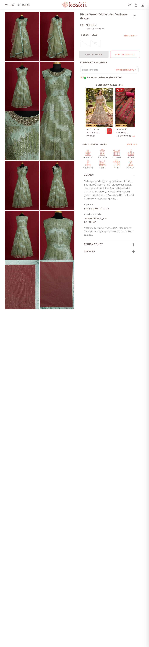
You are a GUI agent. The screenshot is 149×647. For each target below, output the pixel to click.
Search (26, 5)
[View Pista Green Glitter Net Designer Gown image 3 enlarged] (22, 86)
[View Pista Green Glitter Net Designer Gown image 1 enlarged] (22, 36)
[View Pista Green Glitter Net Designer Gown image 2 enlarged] (57, 36)
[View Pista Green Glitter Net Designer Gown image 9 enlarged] (22, 235)
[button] (109, 131)
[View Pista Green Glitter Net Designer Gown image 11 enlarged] (22, 284)
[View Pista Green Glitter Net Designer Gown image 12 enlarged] (57, 284)
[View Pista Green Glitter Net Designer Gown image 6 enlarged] (57, 135)
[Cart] (136, 5)
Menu (11, 5)
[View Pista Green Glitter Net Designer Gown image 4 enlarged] (57, 86)
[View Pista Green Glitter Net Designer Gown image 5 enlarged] (22, 135)
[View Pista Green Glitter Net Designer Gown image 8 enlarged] (57, 185)
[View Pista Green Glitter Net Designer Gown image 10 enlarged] (57, 235)
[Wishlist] (129, 5)
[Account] (142, 5)
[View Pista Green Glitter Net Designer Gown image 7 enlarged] (22, 185)
